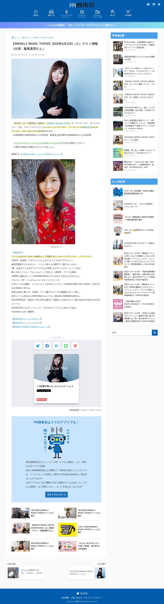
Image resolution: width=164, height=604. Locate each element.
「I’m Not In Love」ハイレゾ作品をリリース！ (40, 154)
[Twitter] (159, 4)
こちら (51, 147)
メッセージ (82, 16)
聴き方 (112, 15)
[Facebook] (153, 4)
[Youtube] (148, 4)
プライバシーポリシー (93, 598)
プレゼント (97, 16)
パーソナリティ (67, 16)
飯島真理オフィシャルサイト (27, 319)
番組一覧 (51, 15)
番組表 (35, 15)
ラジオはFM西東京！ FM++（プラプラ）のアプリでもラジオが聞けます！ (82, 25)
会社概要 (128, 15)
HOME (83, 593)
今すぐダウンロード (56, 495)
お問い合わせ (76, 598)
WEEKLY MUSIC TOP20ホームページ (31, 327)
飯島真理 (87, 127)
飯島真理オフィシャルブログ (27, 323)
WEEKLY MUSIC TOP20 (58, 123)
